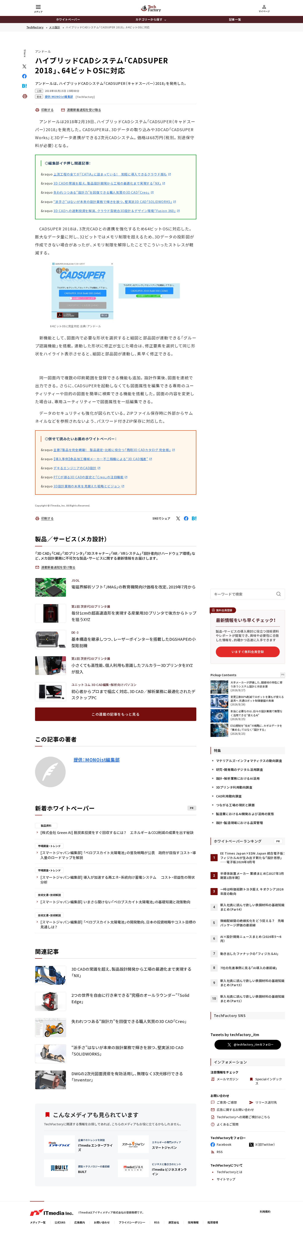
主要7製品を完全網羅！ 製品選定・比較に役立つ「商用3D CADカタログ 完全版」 (112, 450)
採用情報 (193, 1222)
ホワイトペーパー (68, 19)
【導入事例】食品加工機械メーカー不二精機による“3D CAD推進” (100, 459)
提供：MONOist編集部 (97, 760)
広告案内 (79, 1222)
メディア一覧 (38, 1222)
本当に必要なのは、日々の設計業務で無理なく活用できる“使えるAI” (256, 713)
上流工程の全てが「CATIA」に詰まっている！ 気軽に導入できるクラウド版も (110, 174)
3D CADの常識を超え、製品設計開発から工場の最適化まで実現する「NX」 (107, 183)
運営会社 (173, 1222)
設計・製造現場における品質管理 (239, 822)
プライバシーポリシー (132, 1222)
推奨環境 (212, 1222)
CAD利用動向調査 (229, 796)
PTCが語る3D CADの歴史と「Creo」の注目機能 (88, 477)
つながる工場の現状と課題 (235, 805)
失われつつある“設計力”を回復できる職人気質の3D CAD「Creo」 (101, 192)
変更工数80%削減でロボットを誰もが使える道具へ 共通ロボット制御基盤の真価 (257, 698)
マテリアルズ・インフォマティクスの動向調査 (249, 760)
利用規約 (265, 1211)
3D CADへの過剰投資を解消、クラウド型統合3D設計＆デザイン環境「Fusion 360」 (114, 210)
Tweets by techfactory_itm (235, 1034)
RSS (156, 1222)
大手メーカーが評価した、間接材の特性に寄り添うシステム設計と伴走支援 (256, 684)
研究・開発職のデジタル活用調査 (239, 769)
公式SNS (60, 1222)
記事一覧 (235, 19)
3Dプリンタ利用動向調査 (234, 787)
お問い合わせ (102, 1222)
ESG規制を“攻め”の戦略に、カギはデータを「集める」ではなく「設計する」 (256, 727)
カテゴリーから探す (149, 19)
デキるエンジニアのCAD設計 (74, 468)
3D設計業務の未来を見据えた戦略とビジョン (86, 486)
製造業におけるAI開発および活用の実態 (245, 814)
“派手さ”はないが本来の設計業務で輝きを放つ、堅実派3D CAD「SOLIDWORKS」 (112, 201)
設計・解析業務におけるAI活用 (238, 778)
